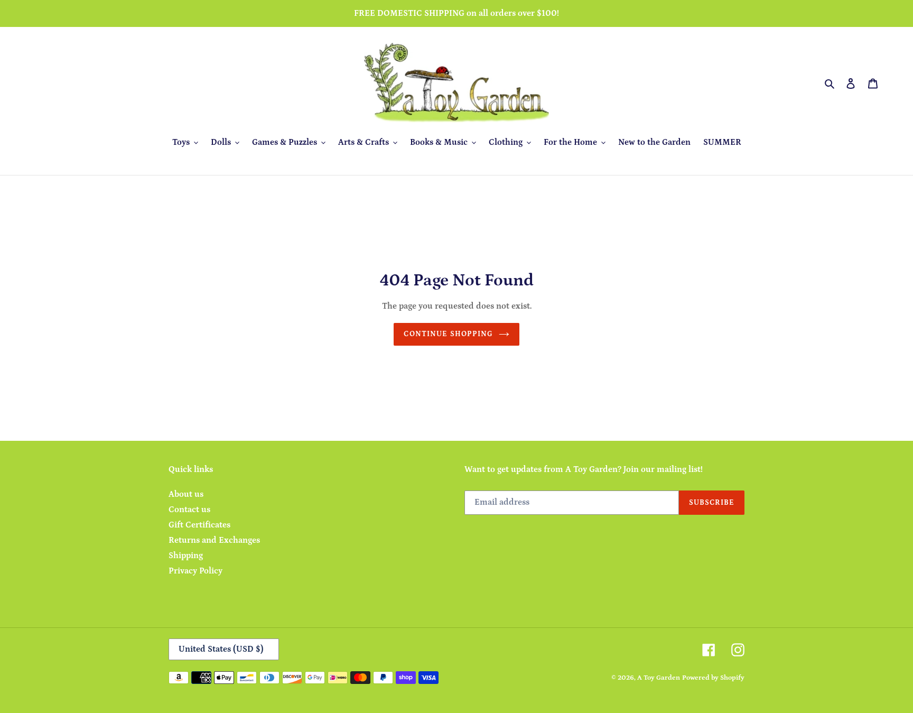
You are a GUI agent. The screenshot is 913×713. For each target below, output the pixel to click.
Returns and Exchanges (214, 540)
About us (186, 494)
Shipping (186, 555)
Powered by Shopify (713, 678)
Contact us (189, 509)
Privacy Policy (195, 571)
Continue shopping (448, 334)
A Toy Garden (658, 678)
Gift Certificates (199, 525)
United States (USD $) (221, 649)
